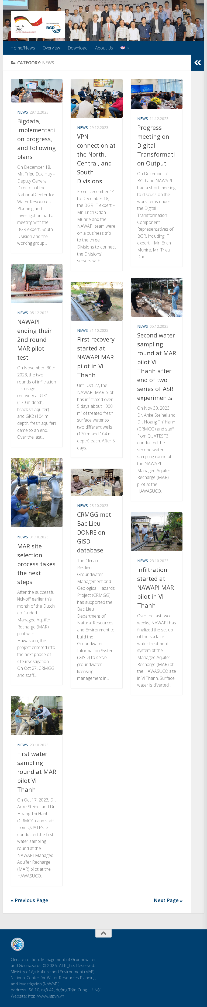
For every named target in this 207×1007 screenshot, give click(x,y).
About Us (104, 48)
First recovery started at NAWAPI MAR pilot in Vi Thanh (96, 357)
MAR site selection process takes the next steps (36, 564)
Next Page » (168, 900)
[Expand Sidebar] (197, 63)
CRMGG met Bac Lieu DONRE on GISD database (94, 532)
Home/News (23, 48)
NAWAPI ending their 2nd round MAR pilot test (34, 339)
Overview (51, 48)
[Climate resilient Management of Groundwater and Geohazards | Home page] (38, 24)
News (22, 112)
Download (78, 48)
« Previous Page (29, 900)
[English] (125, 48)
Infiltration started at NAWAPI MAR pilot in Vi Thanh (155, 587)
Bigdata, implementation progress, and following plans (36, 139)
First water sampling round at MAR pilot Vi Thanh (36, 771)
